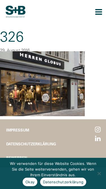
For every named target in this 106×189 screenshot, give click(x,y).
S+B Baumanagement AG (15, 12)
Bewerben (16, 157)
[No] (99, 173)
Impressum (17, 130)
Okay (29, 182)
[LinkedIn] (98, 138)
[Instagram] (98, 129)
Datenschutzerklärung (31, 143)
